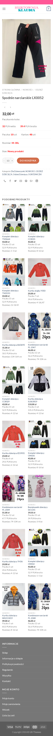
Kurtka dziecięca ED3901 (13, 453)
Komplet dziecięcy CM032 (36, 562)
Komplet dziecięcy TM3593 (10, 291)
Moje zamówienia (11, 704)
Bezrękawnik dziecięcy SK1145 (38, 508)
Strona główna (11, 90)
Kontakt (6, 681)
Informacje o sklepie (12, 658)
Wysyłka (6, 675)
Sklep (5, 652)
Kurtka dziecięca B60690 (13, 345)
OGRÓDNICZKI (35, 174)
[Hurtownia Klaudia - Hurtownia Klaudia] (26, 8)
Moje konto (8, 698)
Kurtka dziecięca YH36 (12, 561)
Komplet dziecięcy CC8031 (36, 237)
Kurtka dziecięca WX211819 (9, 616)
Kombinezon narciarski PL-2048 (38, 616)
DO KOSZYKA (28, 160)
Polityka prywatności (13, 664)
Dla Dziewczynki (18, 171)
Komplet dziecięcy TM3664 (10, 237)
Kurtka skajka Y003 (36, 291)
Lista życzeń (8, 715)
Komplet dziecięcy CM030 (36, 454)
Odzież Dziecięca (20, 174)
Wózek (6, 709)
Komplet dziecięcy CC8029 (10, 400)
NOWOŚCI (28, 90)
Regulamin (7, 669)
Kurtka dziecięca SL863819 (35, 400)
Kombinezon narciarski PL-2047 (38, 346)
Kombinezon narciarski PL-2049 (12, 508)
